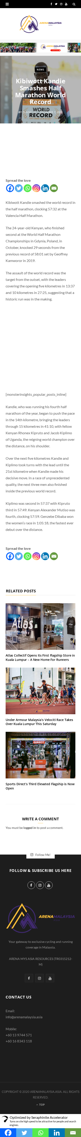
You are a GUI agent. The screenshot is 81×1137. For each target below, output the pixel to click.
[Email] (54, 188)
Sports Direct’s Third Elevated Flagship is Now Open (40, 786)
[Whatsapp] (28, 188)
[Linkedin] (45, 188)
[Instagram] (36, 188)
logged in (29, 828)
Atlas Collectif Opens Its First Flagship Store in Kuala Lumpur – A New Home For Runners (40, 657)
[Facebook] (10, 188)
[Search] (74, 4)
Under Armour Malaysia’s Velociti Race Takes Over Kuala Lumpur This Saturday (39, 722)
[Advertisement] (40, 155)
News (40, 69)
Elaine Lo (29, 112)
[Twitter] (19, 188)
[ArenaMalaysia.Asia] (40, 24)
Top (41, 1105)
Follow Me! (43, 855)
